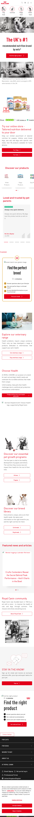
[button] (16, 190)
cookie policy (10, 790)
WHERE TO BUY (7, 752)
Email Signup (8, 771)
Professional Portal (11, 775)
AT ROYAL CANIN (7, 764)
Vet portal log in (21, 771)
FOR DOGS (5, 746)
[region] (17, 798)
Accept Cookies (17, 805)
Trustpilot (3, 252)
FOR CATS (5, 739)
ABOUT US (5, 758)
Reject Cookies (17, 811)
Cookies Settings (7, 734)
